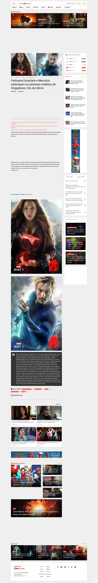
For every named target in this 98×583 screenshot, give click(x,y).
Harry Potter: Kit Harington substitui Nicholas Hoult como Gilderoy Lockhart (77, 82)
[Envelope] (75, 567)
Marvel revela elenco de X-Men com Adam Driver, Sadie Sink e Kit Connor (78, 123)
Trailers (51, 7)
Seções (28, 7)
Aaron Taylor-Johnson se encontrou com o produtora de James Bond (29, 130)
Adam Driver (65, 21)
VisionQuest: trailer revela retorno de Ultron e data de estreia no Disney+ (78, 106)
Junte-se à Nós (48, 574)
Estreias (41, 571)
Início (12, 77)
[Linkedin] (79, 4)
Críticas (48, 571)
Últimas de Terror (72, 219)
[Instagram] (75, 4)
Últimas (69, 76)
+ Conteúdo (67, 7)
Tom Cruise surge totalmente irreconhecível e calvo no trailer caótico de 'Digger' (23, 23)
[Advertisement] (49, 40)
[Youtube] (72, 4)
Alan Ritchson (47, 466)
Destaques (16, 12)
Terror (14, 508)
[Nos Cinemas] (36, 457)
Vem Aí (41, 569)
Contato (41, 576)
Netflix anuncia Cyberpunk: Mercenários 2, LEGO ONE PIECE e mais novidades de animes (24, 481)
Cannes (14, 551)
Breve (21, 7)
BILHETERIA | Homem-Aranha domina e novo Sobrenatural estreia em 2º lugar (77, 90)
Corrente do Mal (70, 254)
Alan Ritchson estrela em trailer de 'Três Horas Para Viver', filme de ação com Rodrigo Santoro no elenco (51, 470)
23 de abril (29, 194)
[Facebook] (70, 4)
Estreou (43, 7)
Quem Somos (41, 574)
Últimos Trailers (19, 463)
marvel (17, 77)
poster (22, 77)
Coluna (39, 551)
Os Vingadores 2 (30, 77)
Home (15, 7)
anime (14, 475)
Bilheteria (48, 569)
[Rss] (77, 4)
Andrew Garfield (48, 479)
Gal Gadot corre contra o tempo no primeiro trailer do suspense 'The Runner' (52, 494)
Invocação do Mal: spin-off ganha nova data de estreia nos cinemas (75, 232)
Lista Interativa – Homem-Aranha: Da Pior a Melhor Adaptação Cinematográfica (48, 555)
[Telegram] (68, 4)
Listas (15, 544)
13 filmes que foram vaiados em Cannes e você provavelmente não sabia (22, 555)
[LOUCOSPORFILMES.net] (25, 4)
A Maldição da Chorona (71, 227)
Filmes (36, 7)
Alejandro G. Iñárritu (16, 19)
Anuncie (48, 576)
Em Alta (59, 7)
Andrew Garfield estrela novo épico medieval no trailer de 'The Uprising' (52, 483)
